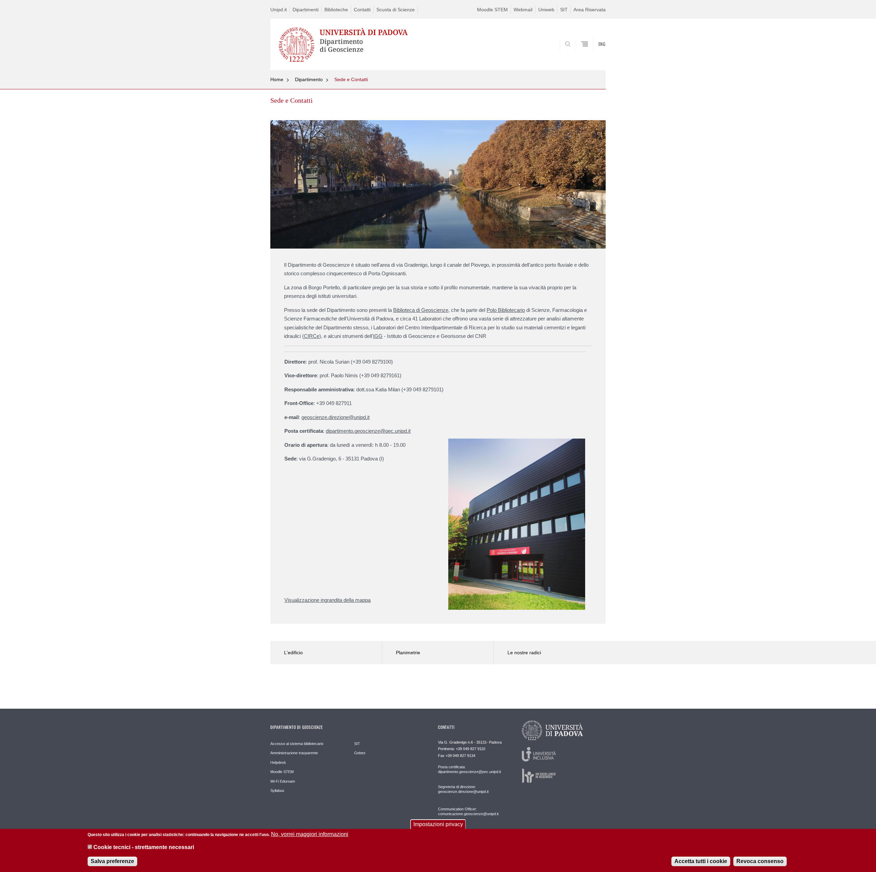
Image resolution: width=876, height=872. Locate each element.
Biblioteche (336, 9)
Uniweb (546, 9)
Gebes (359, 753)
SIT (564, 9)
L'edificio (293, 652)
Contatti (362, 9)
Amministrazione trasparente (294, 753)
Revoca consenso (760, 861)
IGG (378, 336)
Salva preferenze (112, 861)
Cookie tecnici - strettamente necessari (143, 847)
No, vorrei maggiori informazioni (309, 834)
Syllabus (277, 790)
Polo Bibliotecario (506, 310)
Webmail (523, 9)
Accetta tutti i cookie (700, 861)
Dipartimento (309, 79)
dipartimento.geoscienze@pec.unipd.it (368, 431)
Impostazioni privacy (438, 824)
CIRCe (311, 336)
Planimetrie (408, 652)
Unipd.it (278, 9)
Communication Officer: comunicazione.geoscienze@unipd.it (468, 811)
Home (276, 79)
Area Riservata (590, 9)
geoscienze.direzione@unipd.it (335, 417)
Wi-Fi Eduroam (282, 781)
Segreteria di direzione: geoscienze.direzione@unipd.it (463, 789)
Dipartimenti (306, 9)
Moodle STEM (492, 9)
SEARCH (593, 53)
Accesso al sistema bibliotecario (296, 744)
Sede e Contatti (351, 79)
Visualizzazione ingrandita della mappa (327, 600)
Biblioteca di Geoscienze (420, 310)
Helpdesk (278, 762)
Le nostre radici (524, 652)
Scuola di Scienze (395, 9)
